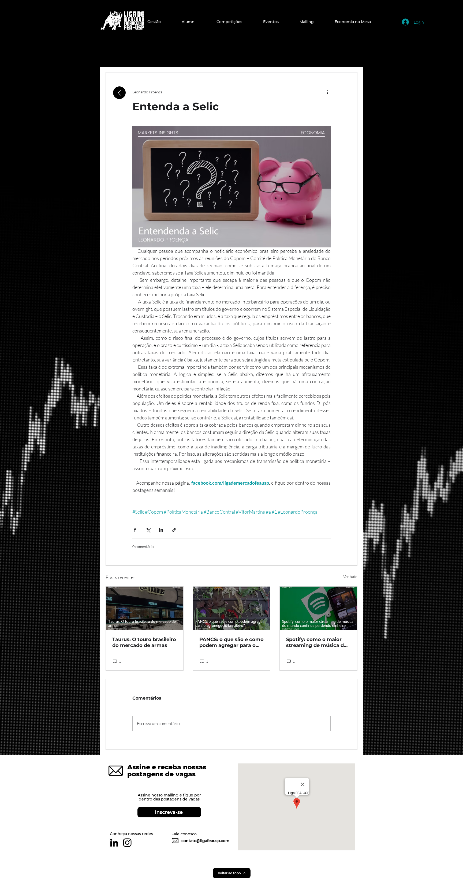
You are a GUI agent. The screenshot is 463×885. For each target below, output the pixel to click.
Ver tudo (350, 576)
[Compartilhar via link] (174, 529)
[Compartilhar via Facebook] (134, 529)
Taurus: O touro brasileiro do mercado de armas (144, 642)
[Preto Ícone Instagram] (127, 842)
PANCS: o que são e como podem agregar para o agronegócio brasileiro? (231, 642)
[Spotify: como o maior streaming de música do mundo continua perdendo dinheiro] (318, 608)
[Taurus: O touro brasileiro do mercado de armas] (144, 608)
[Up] (119, 92)
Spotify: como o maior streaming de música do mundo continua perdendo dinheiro (316, 642)
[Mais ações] (327, 92)
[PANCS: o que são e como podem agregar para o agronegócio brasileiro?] (231, 608)
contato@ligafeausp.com (205, 840)
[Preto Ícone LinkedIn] (114, 842)
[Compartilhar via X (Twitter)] (148, 529)
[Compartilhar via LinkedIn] (161, 529)
